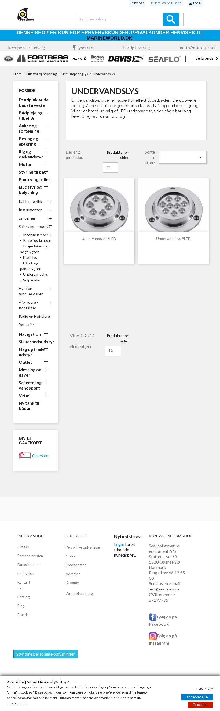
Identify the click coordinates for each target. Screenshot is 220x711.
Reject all (200, 705)
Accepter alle (197, 697)
